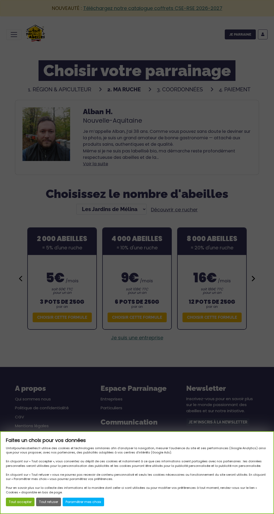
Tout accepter (20, 502)
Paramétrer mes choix (83, 502)
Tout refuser (48, 502)
